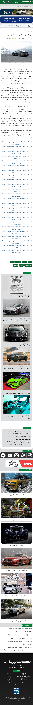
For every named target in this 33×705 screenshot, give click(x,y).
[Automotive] (16, 507)
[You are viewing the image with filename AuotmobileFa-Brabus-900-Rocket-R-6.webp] (16, 237)
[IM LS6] (16, 583)
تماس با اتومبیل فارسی (16, 666)
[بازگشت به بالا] (2, 702)
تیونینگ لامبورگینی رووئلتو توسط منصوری (20, 345)
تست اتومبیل (24, 681)
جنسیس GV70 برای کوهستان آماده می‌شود (20, 445)
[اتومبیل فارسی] (16, 26)
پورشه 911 (12, 262)
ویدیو (16, 684)
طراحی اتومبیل (9, 682)
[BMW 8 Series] (16, 558)
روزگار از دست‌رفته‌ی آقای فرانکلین (22, 297)
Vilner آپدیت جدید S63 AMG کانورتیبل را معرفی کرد (18, 434)
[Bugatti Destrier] (16, 533)
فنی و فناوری (24, 678)
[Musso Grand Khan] (16, 608)
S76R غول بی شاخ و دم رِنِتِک (23, 439)
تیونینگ (18, 262)
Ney (19, 701)
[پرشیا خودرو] (16, 19)
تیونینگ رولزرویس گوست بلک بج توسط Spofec (18, 442)
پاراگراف (9, 676)
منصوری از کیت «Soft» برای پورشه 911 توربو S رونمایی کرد (16, 321)
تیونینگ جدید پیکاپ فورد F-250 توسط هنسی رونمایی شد (17, 369)
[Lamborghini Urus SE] (16, 404)
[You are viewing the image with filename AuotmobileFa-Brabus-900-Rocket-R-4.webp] (16, 228)
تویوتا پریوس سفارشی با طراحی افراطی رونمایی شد (18, 393)
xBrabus (16, 265)
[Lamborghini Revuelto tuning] (16, 333)
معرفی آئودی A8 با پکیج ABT (23, 436)
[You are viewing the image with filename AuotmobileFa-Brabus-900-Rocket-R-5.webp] (16, 233)
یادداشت (9, 678)
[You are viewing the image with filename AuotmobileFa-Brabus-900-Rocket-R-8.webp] (16, 247)
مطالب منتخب (28, 265)
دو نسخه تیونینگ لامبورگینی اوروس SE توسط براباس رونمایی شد (17, 417)
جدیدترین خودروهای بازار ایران (23, 676)
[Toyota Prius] (16, 381)
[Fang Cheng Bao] (16, 482)
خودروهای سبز (24, 679)
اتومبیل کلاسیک (9, 681)
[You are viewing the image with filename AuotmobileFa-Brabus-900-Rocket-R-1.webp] (16, 143)
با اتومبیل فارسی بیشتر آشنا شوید (16, 667)
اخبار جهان (9, 673)
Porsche (24, 262)
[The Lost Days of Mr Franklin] (16, 284)
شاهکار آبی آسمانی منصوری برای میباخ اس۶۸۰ (19, 431)
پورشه (30, 262)
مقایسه (23, 682)
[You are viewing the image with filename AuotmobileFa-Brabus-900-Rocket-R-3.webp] (16, 223)
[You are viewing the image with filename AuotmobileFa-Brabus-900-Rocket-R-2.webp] (16, 195)
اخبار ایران (24, 673)
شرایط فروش (24, 675)
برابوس (21, 265)
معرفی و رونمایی (9, 675)
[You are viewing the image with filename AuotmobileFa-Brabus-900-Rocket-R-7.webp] (16, 242)
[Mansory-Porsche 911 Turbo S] (16, 308)
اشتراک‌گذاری (7, 38)
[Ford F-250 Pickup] (16, 356)
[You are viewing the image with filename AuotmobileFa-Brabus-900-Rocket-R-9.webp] (16, 251)
